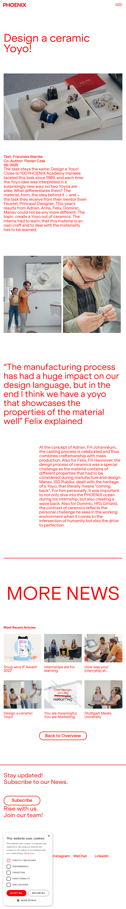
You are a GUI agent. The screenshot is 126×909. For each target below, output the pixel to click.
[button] (28, 900)
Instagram (61, 856)
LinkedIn (102, 856)
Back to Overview (63, 735)
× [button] (49, 836)
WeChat (80, 856)
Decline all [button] (38, 893)
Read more (29, 853)
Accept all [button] (16, 893)
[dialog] (27, 869)
